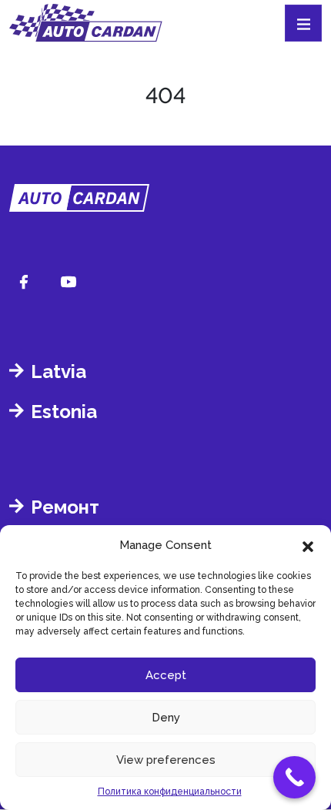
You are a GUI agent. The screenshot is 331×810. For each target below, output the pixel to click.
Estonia (64, 411)
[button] (308, 545)
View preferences (166, 760)
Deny (166, 718)
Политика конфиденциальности (170, 791)
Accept (165, 675)
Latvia (58, 371)
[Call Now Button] (294, 777)
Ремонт (65, 507)
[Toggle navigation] (303, 23)
